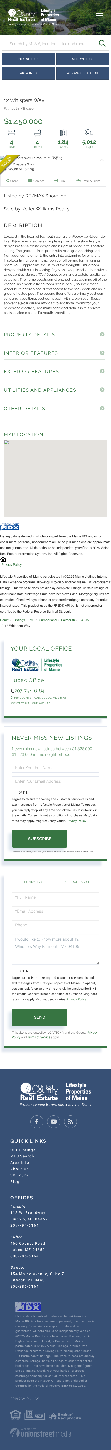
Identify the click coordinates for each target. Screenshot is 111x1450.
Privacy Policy (12, 565)
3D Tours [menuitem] (19, 1175)
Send (39, 1017)
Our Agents (41, 703)
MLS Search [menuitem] (22, 1156)
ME (32, 620)
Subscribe (39, 838)
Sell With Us (82, 59)
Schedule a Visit (77, 882)
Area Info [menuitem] (19, 1162)
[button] (102, 43)
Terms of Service (38, 1037)
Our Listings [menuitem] (22, 1150)
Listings (19, 620)
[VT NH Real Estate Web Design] (55, 1432)
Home (4, 620)
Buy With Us (28, 59)
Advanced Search (82, 73)
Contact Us (20, 703)
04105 (84, 620)
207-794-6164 (29, 690)
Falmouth (68, 620)
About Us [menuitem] (19, 1169)
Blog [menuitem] (14, 1181)
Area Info (28, 73)
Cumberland (48, 620)
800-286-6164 (24, 1256)
